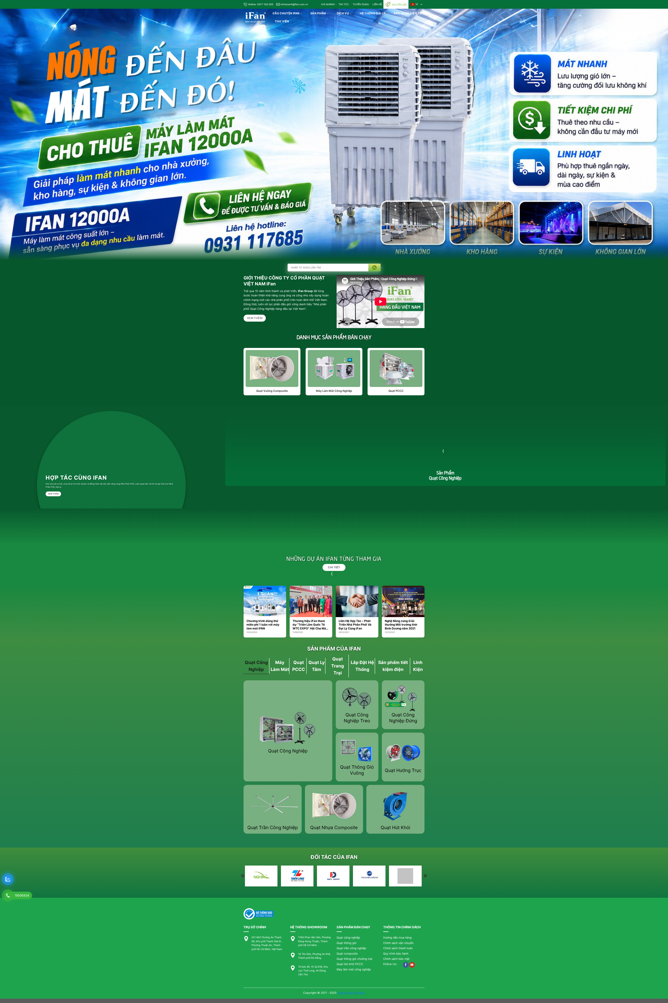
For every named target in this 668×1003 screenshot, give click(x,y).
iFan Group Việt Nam (351, 992)
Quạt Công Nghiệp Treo (357, 717)
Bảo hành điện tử (408, 13)
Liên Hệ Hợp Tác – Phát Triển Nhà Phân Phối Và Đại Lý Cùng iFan (355, 624)
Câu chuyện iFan (286, 13)
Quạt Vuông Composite (272, 391)
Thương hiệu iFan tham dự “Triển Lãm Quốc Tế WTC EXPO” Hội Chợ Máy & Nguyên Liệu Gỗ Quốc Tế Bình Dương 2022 (310, 625)
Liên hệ (377, 4)
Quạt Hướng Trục (403, 770)
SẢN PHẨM (318, 13)
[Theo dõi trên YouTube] (412, 965)
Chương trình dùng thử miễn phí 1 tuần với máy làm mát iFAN (262, 624)
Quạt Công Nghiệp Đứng (403, 717)
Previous (242, 876)
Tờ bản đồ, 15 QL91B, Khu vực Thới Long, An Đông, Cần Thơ (313, 970)
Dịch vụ (343, 13)
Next (425, 876)
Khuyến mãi (399, 4)
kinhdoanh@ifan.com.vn (294, 4)
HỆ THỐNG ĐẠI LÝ (372, 13)
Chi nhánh (328, 4)
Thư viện (282, 21)
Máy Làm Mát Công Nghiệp (334, 391)
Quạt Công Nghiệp (288, 751)
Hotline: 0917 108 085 (260, 4)
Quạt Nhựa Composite (334, 827)
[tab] (256, 666)
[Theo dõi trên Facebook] (406, 965)
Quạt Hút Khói (395, 827)
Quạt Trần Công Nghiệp (272, 827)
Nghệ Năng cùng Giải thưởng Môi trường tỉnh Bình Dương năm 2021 (401, 624)
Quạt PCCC (396, 391)
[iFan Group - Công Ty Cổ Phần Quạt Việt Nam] (255, 17)
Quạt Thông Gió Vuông (357, 770)
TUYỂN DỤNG (361, 4)
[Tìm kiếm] (374, 267)
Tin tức (344, 4)
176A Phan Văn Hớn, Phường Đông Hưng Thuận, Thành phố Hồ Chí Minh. (314, 941)
